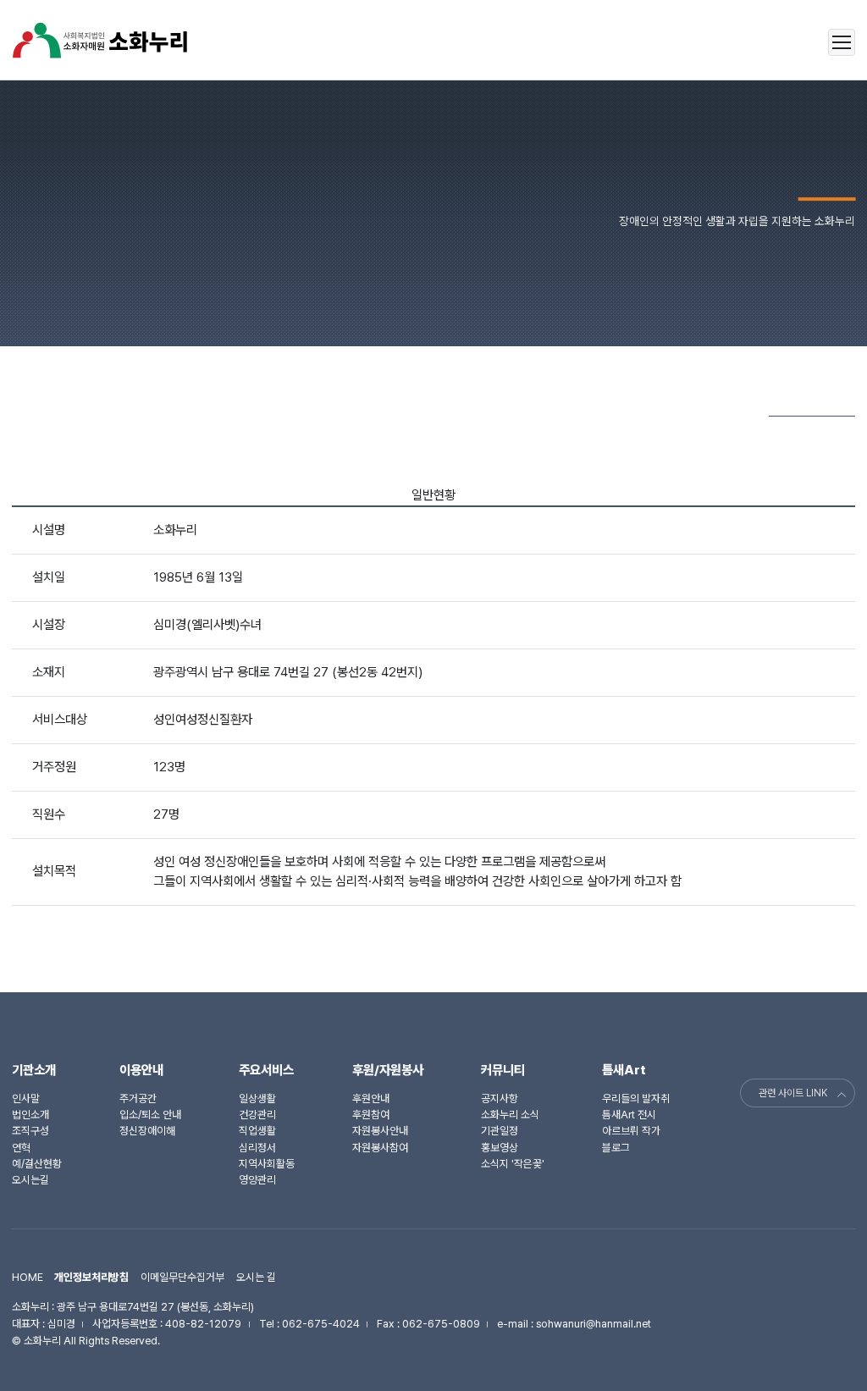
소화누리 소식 (510, 1114)
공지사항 (499, 1098)
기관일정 (499, 1130)
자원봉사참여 (380, 1147)
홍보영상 (499, 1147)
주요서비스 (266, 1070)
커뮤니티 (503, 1070)
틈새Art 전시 (629, 1114)
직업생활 (257, 1130)
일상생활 (257, 1098)
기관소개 (34, 1070)
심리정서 (257, 1147)
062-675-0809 (441, 1323)
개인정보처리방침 (91, 1277)
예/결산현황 (37, 1163)
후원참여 (370, 1114)
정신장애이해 (147, 1130)
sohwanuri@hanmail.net (593, 1323)
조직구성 (30, 1130)
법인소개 (30, 1114)
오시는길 (30, 1179)
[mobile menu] (841, 42)
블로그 (616, 1147)
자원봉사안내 (380, 1130)
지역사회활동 (267, 1163)
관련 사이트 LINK (793, 1093)
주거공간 (138, 1098)
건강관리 (257, 1114)
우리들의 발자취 (636, 1098)
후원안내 (370, 1098)
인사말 (26, 1098)
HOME (27, 1277)
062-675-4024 (321, 1323)
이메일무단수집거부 (182, 1277)
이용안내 (141, 1070)
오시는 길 (256, 1277)
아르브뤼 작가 (631, 1130)
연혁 (21, 1147)
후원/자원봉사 (387, 1070)
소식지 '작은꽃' (512, 1163)
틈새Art (624, 1070)
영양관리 (257, 1179)
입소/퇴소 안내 (150, 1114)
